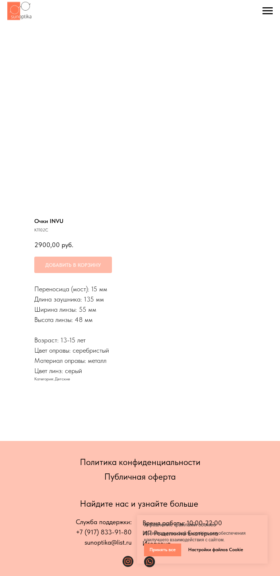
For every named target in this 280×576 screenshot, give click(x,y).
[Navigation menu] (267, 11)
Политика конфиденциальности (140, 462)
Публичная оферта (140, 476)
